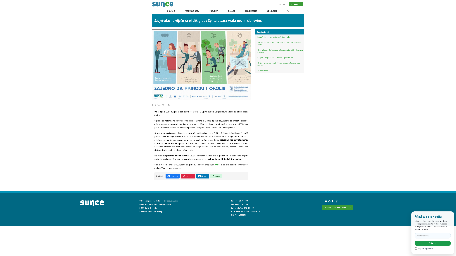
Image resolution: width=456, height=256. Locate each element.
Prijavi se (433, 243)
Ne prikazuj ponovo (425, 248)
